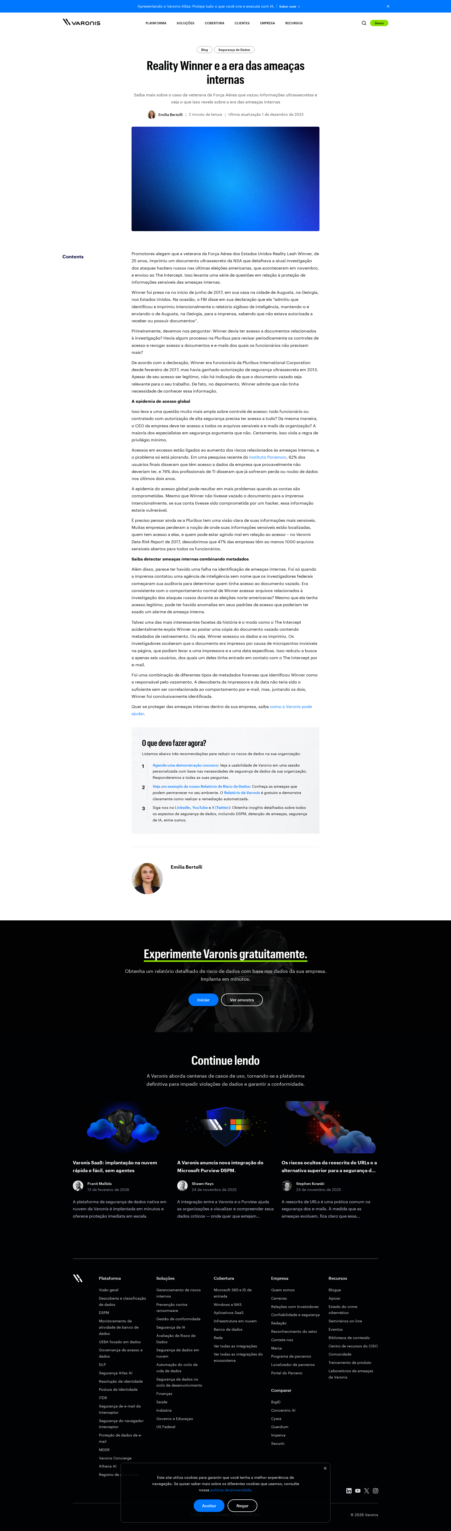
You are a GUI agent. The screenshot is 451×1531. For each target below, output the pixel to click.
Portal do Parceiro (286, 1373)
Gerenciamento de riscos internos (178, 1293)
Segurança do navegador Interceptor (121, 1423)
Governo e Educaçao (174, 1418)
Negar (242, 1505)
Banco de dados (228, 1329)
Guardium (279, 1426)
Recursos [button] (294, 23)
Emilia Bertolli (170, 114)
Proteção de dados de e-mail (120, 1438)
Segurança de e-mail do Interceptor (120, 1409)
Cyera (276, 1418)
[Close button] (388, 6)
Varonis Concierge (115, 1458)
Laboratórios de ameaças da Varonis (351, 1374)
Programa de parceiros (291, 1356)
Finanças (164, 1393)
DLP (102, 1364)
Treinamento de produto (350, 1362)
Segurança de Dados (234, 49)
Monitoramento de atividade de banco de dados (119, 1327)
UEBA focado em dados (120, 1342)
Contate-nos (282, 1339)
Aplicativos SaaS (229, 1312)
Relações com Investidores (295, 1306)
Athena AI (107, 1466)
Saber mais (287, 6)
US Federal (165, 1426)
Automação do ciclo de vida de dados (177, 1367)
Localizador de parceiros (293, 1364)
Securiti (277, 1443)
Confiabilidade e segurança (295, 1314)
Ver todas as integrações (235, 1346)
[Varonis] (81, 23)
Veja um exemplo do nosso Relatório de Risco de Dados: (202, 786)
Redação (279, 1323)
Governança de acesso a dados (121, 1353)
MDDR (104, 1449)
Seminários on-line (345, 1321)
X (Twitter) (221, 807)
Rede (218, 1337)
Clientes (242, 23)
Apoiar (334, 1298)
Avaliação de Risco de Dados (175, 1338)
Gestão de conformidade (178, 1319)
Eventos (336, 1329)
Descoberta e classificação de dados (122, 1301)
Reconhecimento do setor (294, 1331)
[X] (366, 1491)
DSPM (104, 1312)
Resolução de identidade (121, 1381)
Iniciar (203, 999)
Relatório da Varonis (242, 792)
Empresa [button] (267, 23)
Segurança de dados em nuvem (177, 1353)
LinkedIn (182, 807)
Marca (276, 1348)
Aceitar (209, 1505)
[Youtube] (357, 1491)
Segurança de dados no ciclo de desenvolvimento (179, 1382)
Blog (204, 49)
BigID (276, 1402)
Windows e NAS (228, 1304)
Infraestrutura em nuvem (235, 1321)
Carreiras (279, 1298)
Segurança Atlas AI (115, 1373)
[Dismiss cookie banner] (325, 1469)
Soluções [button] (185, 23)
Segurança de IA (170, 1327)
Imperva (278, 1435)
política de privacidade (230, 1490)
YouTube (200, 807)
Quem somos (283, 1290)
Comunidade (340, 1354)
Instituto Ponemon (267, 456)
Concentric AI (283, 1410)
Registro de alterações (118, 1474)
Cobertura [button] (214, 23)
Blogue (335, 1290)
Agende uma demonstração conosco (185, 765)
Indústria (164, 1410)
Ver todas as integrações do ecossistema (238, 1357)
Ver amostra (242, 999)
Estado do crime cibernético (343, 1309)
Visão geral (108, 1290)
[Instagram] (375, 1491)
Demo (379, 23)
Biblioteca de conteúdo (349, 1337)
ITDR (103, 1397)
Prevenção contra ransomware (171, 1307)
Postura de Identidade (118, 1389)
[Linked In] (349, 1491)
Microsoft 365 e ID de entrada (233, 1293)
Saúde (161, 1402)
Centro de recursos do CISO (353, 1346)
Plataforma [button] (156, 23)
